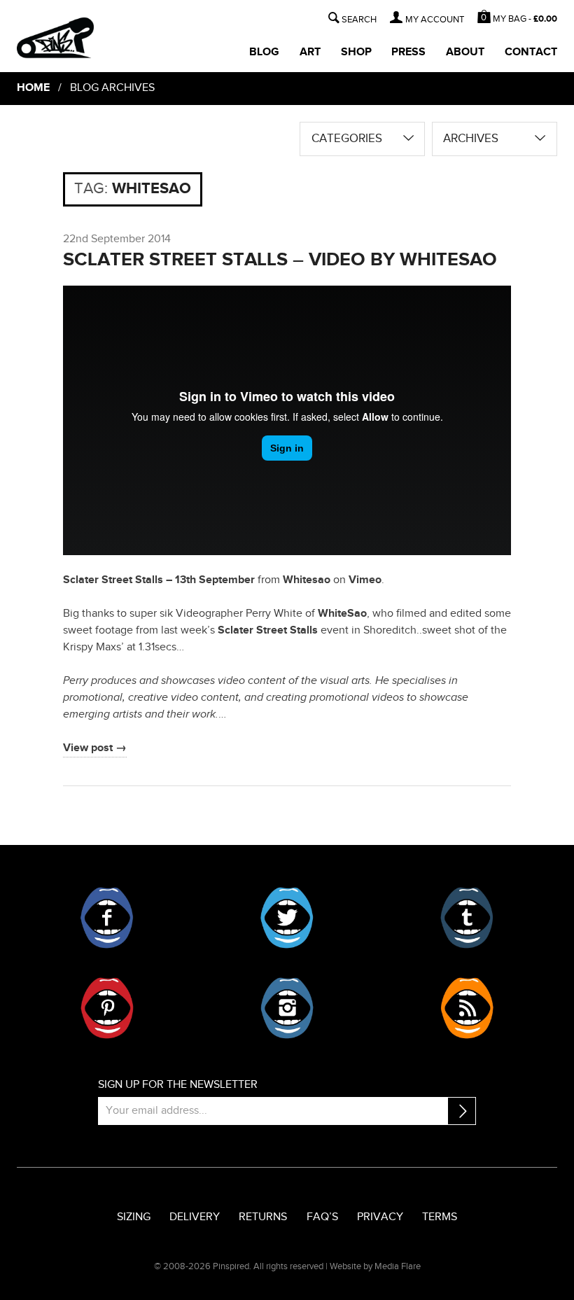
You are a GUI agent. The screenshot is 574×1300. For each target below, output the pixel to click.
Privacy (380, 1217)
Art (310, 52)
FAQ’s (322, 1217)
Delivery (194, 1217)
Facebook (107, 917)
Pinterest (107, 1008)
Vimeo (365, 580)
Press (408, 52)
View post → (95, 748)
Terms (439, 1217)
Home (33, 88)
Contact (531, 52)
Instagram (287, 1008)
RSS (467, 1008)
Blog (264, 52)
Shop (356, 52)
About (465, 52)
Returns (263, 1217)
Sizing (133, 1217)
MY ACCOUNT (434, 20)
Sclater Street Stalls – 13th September (159, 580)
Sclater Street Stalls (268, 630)
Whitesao (306, 580)
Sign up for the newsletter (178, 1084)
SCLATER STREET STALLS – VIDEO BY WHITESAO (280, 259)
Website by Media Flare (375, 1266)
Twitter (287, 917)
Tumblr (467, 917)
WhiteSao (342, 613)
